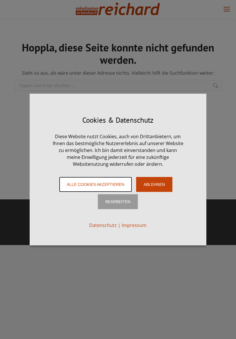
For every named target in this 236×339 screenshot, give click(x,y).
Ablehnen (154, 184)
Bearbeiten (117, 201)
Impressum (134, 225)
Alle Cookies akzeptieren (95, 184)
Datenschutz (103, 225)
